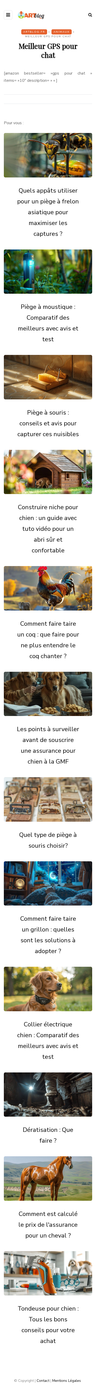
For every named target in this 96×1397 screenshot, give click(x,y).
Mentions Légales (66, 1380)
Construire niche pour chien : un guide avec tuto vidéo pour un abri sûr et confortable (48, 528)
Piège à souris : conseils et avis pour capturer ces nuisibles (48, 423)
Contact (43, 1380)
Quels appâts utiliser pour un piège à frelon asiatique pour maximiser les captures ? (48, 212)
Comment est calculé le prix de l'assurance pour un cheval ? (48, 1225)
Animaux (62, 32)
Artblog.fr (34, 32)
